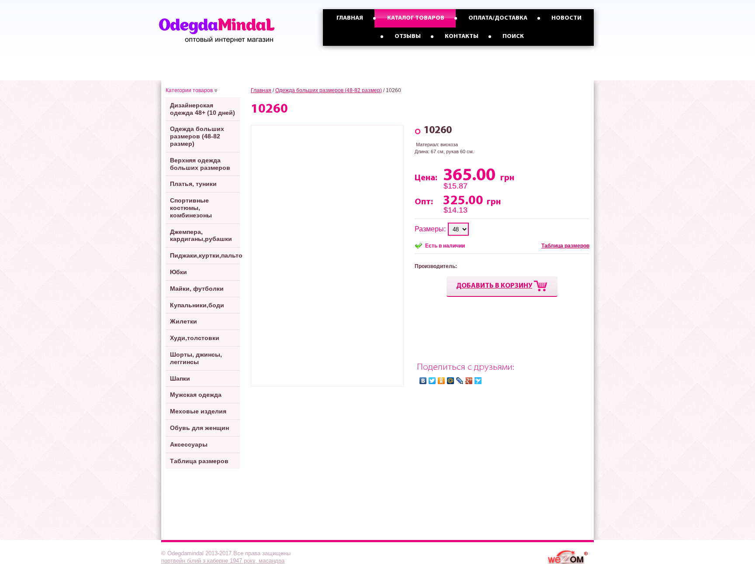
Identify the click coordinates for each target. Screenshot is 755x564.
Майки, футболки (197, 288)
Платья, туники (193, 183)
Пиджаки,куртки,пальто (205, 255)
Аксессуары (189, 444)
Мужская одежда (196, 394)
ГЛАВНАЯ (349, 18)
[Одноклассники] (441, 380)
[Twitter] (432, 380)
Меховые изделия (198, 411)
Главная (261, 90)
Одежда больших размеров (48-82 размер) (197, 136)
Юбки (178, 271)
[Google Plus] (469, 380)
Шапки (180, 378)
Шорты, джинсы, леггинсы (196, 358)
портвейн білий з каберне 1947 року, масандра (222, 560)
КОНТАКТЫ (461, 36)
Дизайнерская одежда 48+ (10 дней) (202, 109)
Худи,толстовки (194, 337)
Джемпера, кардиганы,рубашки (201, 235)
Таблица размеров (199, 460)
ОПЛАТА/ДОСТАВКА (497, 18)
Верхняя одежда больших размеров (200, 164)
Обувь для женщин (199, 427)
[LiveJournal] (459, 380)
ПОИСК (513, 36)
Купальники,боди (197, 305)
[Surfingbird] (478, 380)
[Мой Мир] (450, 380)
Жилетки (183, 321)
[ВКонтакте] (423, 380)
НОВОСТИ (566, 18)
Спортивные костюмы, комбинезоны (191, 208)
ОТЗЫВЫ (408, 36)
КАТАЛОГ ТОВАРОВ (415, 18)
